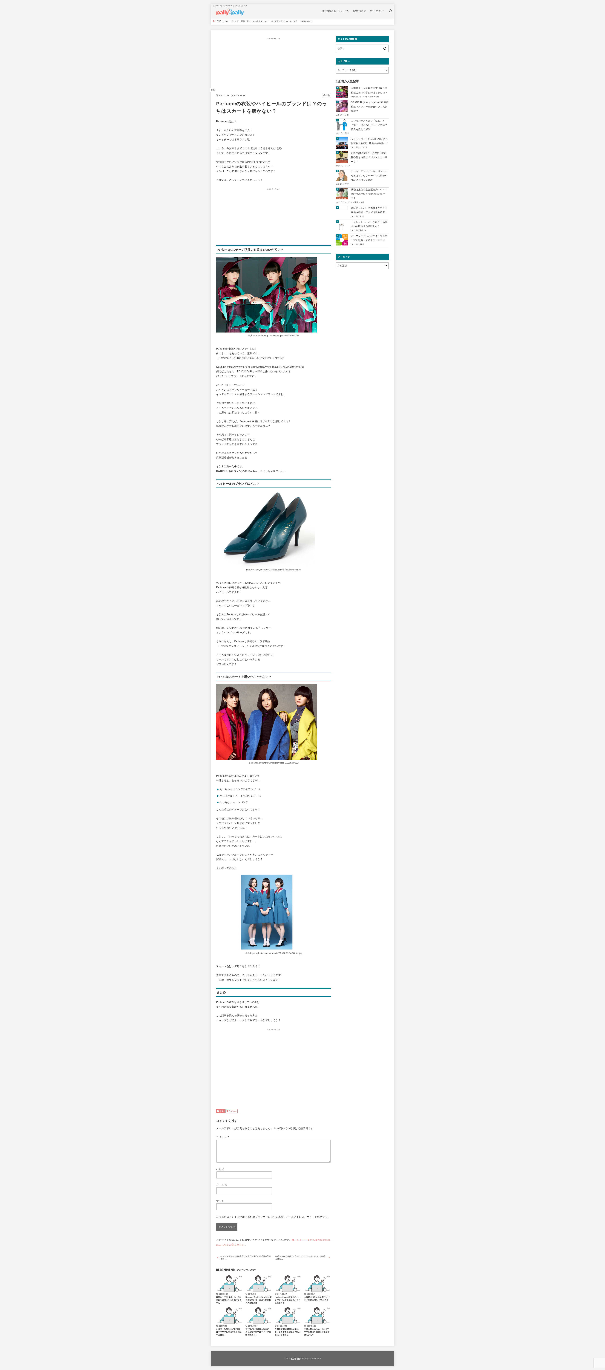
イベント (364, 147)
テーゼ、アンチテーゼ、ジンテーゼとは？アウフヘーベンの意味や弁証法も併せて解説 (369, 175)
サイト (220, 1200)
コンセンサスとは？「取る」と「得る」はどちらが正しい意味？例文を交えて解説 (369, 125)
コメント (223, 1137)
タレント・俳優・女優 (369, 97)
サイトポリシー (377, 11)
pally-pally (296, 1358)
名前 (220, 1168)
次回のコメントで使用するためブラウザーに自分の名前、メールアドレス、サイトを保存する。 (274, 1216)
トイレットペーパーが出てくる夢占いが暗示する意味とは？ (369, 224)
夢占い (363, 230)
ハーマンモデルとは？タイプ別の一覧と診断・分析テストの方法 (369, 238)
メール (221, 1184)
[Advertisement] (273, 63)
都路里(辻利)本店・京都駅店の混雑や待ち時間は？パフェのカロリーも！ (369, 157)
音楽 (213, 90)
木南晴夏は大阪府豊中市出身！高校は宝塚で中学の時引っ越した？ (369, 90)
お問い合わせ (359, 11)
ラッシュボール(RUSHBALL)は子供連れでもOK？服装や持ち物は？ (370, 141)
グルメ (348, 166)
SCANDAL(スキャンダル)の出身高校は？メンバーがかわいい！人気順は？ (370, 106)
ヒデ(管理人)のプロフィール (335, 11)
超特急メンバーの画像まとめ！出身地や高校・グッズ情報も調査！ (369, 210)
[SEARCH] (390, 11)
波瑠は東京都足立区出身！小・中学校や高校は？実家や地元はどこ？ (369, 194)
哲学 (347, 184)
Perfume (232, 1111)
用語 (347, 133)
